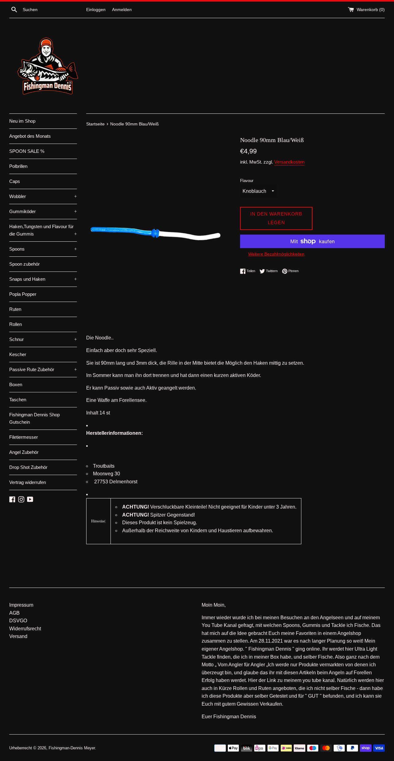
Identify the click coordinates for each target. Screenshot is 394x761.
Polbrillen (18, 166)
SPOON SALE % (26, 151)
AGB (14, 613)
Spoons (43, 249)
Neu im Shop (22, 121)
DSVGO (18, 620)
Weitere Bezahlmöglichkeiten (276, 254)
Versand (18, 636)
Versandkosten (289, 161)
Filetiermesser (23, 437)
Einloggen (96, 9)
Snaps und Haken (43, 279)
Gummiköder (43, 211)
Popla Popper (22, 294)
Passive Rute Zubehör (43, 369)
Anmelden (122, 9)
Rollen (15, 324)
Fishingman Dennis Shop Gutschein (34, 418)
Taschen (17, 399)
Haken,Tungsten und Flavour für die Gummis (43, 230)
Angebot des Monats (30, 136)
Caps (14, 181)
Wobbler (43, 196)
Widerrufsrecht (25, 628)
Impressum (21, 605)
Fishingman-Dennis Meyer (72, 748)
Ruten (15, 309)
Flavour (246, 180)
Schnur (43, 339)
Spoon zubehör (24, 264)
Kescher (17, 354)
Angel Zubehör (23, 452)
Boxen (15, 384)
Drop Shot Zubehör (28, 467)
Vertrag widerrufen (27, 482)
